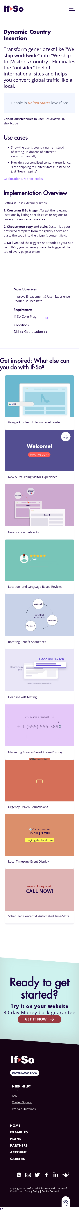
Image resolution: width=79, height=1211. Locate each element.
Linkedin (55, 1174)
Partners (19, 1145)
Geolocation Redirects (23, 532)
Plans (15, 1139)
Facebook (46, 1175)
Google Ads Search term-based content (35, 422)
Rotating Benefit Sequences (27, 642)
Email (28, 1175)
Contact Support (22, 1102)
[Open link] (22, 331)
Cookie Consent (50, 1191)
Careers (17, 1159)
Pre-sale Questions (24, 1109)
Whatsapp (19, 1175)
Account (18, 1152)
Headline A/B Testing (22, 697)
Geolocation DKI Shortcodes (23, 179)
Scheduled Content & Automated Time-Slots (38, 916)
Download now (24, 1072)
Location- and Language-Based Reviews (35, 587)
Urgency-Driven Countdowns (28, 807)
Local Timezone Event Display (28, 861)
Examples (19, 1132)
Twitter (37, 1175)
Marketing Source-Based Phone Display (35, 752)
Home (15, 1125)
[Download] (44, 317)
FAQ (14, 1095)
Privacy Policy (31, 1191)
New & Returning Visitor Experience (32, 477)
